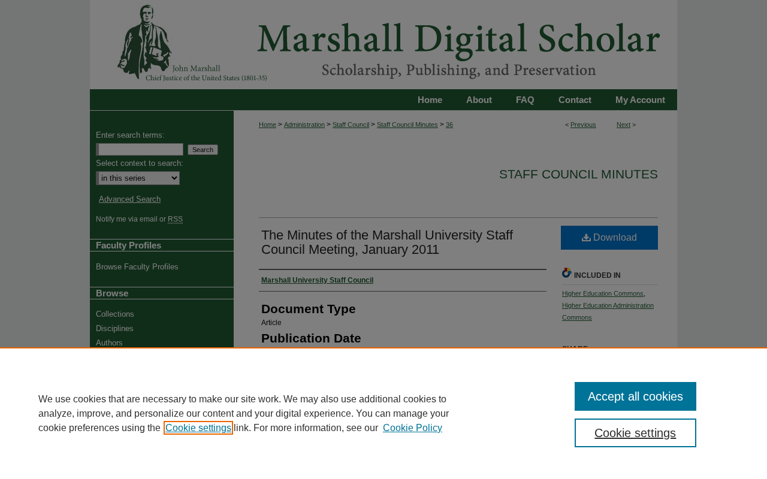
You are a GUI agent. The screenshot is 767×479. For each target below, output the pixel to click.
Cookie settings (198, 428)
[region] (383, 413)
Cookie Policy (412, 428)
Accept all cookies (635, 396)
